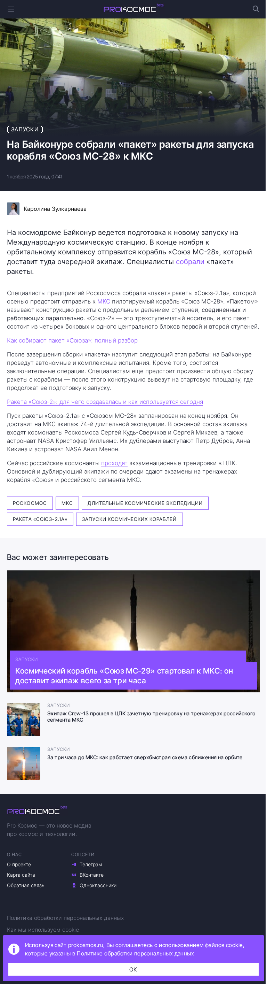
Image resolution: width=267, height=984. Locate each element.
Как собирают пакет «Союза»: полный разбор (72, 340)
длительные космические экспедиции (145, 503)
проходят (114, 463)
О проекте (19, 864)
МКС (103, 301)
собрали (190, 261)
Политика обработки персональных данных (65, 917)
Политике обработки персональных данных (135, 953)
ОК (133, 969)
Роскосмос (30, 503)
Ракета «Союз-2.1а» (40, 519)
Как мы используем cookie (43, 929)
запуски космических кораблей (129, 519)
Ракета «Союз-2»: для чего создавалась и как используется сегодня (105, 401)
